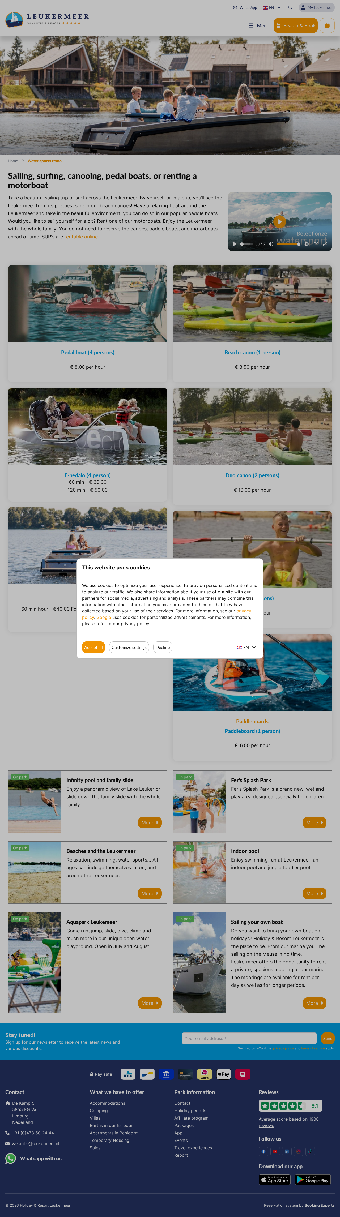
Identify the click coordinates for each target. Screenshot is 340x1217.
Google (103, 617)
